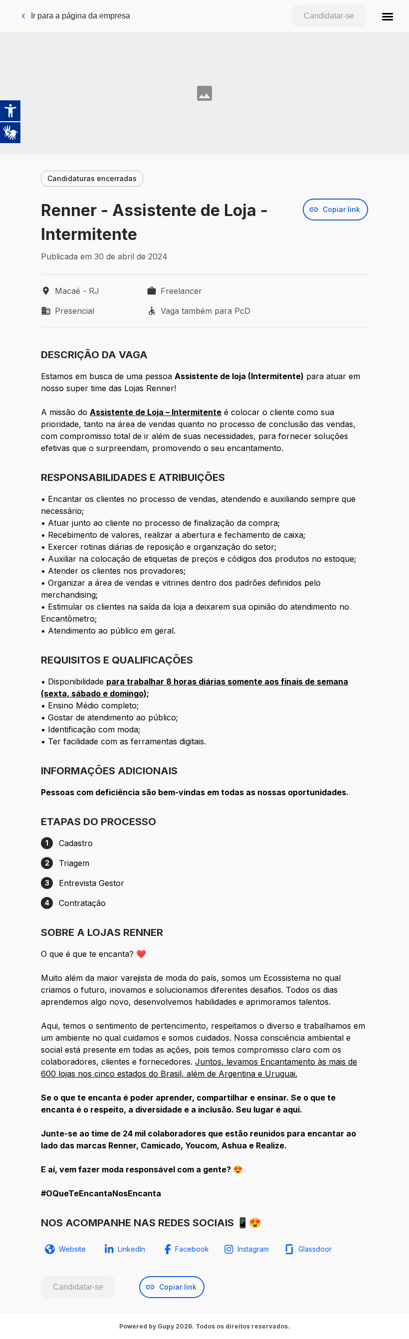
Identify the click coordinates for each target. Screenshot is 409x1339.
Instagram (253, 1249)
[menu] (387, 15)
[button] (387, 15)
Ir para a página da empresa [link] (80, 15)
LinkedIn (131, 1249)
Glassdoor (315, 1249)
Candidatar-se (329, 15)
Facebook (192, 1249)
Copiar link (341, 209)
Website (72, 1249)
